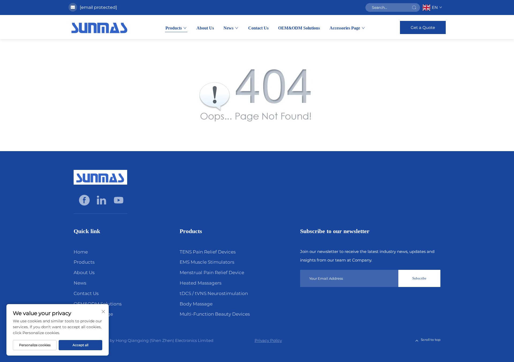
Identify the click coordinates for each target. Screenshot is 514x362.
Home (81, 252)
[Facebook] (85, 199)
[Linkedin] (102, 199)
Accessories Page (345, 28)
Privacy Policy (268, 340)
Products (173, 28)
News (228, 28)
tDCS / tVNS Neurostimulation (214, 293)
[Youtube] (118, 199)
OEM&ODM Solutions (299, 28)
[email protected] (98, 7)
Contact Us (258, 28)
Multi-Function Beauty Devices (215, 314)
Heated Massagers (200, 283)
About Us (205, 28)
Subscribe (419, 278)
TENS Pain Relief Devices (208, 252)
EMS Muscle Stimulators (207, 262)
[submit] (414, 7)
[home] (99, 27)
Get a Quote (423, 27)
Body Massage (196, 304)
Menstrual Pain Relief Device (212, 272)
